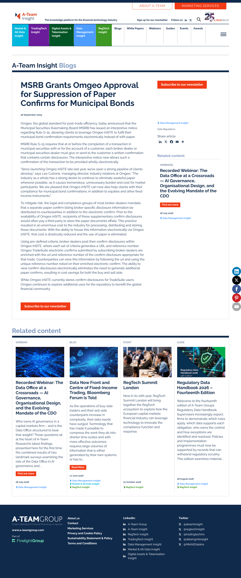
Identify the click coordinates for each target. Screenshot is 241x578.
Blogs (118, 28)
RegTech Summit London (140, 385)
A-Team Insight (137, 529)
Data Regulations (166, 129)
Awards (198, 28)
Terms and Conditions (82, 543)
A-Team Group (137, 524)
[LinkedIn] (236, 271)
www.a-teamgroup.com (28, 530)
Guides (170, 28)
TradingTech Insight (39, 30)
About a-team (152, 6)
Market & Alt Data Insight (86, 484)
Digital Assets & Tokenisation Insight (61, 32)
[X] (236, 280)
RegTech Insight (103, 30)
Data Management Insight (84, 32)
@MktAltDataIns (193, 544)
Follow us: (177, 20)
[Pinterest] (236, 297)
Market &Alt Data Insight (20, 32)
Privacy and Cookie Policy (85, 533)
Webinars (155, 28)
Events (184, 28)
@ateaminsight (193, 524)
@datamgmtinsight (195, 539)
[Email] (236, 306)
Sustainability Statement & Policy (90, 538)
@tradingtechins (193, 534)
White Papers (135, 28)
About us (74, 518)
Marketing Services (200, 6)
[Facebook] (236, 289)
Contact (73, 523)
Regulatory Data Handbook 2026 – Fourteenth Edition (196, 387)
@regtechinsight (193, 529)
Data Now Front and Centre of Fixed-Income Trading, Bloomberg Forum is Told (93, 390)
